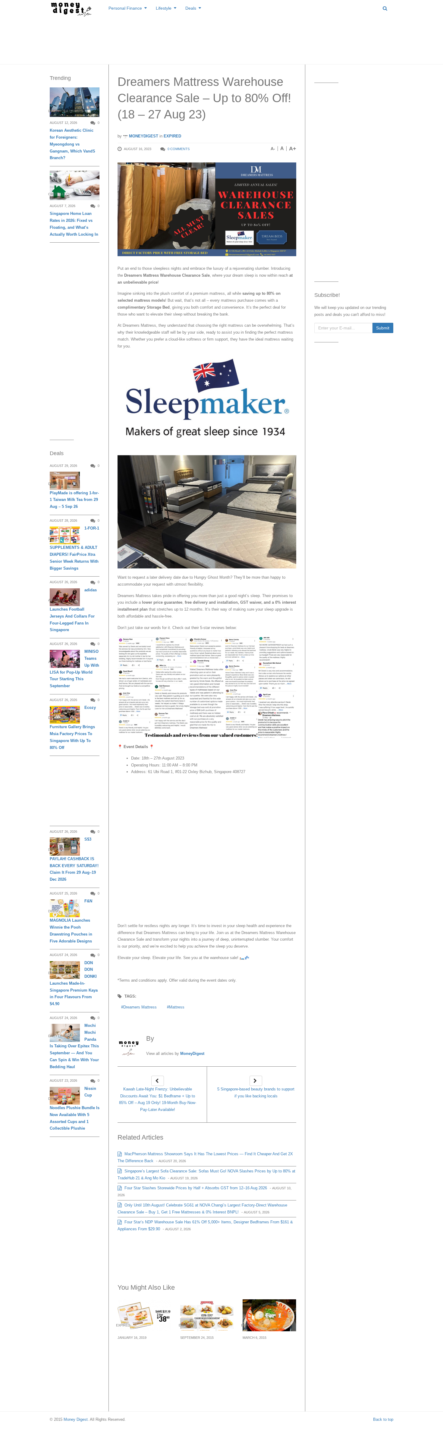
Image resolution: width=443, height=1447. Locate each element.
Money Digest (76, 1419)
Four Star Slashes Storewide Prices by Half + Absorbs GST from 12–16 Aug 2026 (195, 1188)
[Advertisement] (221, 39)
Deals (190, 8)
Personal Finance (125, 8)
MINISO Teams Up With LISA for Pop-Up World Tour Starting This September (74, 668)
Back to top (383, 1419)
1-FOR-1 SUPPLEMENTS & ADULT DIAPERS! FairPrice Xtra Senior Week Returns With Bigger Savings (74, 548)
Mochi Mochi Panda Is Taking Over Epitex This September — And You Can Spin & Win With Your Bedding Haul (74, 1046)
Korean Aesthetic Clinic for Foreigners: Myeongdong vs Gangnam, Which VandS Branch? (72, 144)
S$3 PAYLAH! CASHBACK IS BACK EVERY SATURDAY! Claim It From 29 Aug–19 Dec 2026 (74, 859)
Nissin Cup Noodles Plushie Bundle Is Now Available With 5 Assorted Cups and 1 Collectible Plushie (74, 1108)
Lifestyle (163, 8)
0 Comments (179, 149)
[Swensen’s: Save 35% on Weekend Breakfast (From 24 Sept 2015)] (207, 1315)
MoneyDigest (143, 136)
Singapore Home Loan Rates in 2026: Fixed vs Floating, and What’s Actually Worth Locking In (74, 223)
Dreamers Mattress (140, 1007)
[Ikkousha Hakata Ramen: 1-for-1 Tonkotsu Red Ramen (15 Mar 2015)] (269, 1315)
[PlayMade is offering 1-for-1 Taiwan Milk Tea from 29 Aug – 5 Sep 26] (65, 480)
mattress (176, 1007)
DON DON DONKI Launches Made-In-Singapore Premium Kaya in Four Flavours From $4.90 (74, 983)
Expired (172, 136)
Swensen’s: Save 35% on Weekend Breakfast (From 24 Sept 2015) (206, 1351)
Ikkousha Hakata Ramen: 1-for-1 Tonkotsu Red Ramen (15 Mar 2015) (267, 1355)
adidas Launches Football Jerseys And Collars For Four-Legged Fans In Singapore (73, 610)
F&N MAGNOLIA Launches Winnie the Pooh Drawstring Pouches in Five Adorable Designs (71, 921)
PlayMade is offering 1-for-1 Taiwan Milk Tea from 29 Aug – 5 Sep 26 (74, 500)
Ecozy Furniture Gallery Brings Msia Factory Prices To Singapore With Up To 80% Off (73, 727)
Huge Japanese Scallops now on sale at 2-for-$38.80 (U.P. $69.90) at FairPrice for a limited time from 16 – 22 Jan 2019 (144, 1362)
